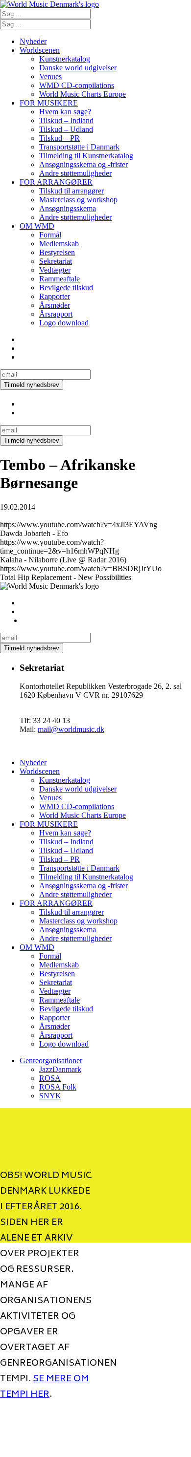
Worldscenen (40, 50)
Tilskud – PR (59, 138)
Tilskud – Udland (66, 129)
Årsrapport (55, 314)
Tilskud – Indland (66, 120)
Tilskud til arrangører (71, 191)
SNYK (50, 1096)
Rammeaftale (59, 279)
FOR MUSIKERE (49, 103)
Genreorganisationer (51, 1060)
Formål (50, 235)
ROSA (50, 1078)
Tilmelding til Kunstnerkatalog (86, 155)
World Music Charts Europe (82, 94)
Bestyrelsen (57, 252)
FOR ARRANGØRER (56, 182)
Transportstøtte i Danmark (79, 147)
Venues (50, 76)
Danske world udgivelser (78, 68)
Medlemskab (59, 243)
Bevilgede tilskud (66, 287)
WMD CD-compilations (76, 85)
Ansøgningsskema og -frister (83, 164)
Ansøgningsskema (67, 208)
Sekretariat (55, 261)
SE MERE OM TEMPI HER (44, 1387)
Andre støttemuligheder (75, 173)
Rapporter (54, 296)
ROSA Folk (57, 1087)
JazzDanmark (60, 1069)
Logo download (64, 323)
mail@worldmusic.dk (71, 729)
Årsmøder (54, 305)
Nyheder (33, 41)
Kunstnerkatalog (64, 59)
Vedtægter (55, 270)
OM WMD (37, 226)
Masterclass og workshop (78, 199)
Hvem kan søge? (65, 111)
